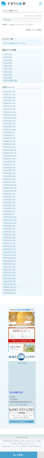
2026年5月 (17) (10, 100)
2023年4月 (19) (10, 208)
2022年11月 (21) (10, 220)
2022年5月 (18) (10, 237)
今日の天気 (8, 54)
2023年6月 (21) (10, 202)
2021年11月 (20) (10, 255)
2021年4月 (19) (10, 275)
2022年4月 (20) (10, 240)
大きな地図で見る (16, 392)
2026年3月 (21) (10, 106)
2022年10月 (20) (10, 223)
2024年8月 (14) (10, 161)
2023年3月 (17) (10, 211)
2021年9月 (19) (10, 261)
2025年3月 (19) (10, 141)
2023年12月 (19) (10, 185)
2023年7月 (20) (10, 199)
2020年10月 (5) (10, 293)
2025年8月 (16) (10, 126)
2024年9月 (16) (10, 159)
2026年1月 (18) (10, 112)
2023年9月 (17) (10, 194)
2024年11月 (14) (10, 153)
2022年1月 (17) (10, 249)
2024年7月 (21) (10, 164)
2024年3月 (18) (10, 176)
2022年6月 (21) (10, 234)
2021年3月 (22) (10, 278)
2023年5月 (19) (10, 205)
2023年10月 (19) (10, 191)
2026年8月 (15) (10, 91)
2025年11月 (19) (10, 118)
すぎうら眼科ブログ (11, 43)
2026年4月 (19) (10, 103)
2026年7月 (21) (10, 94)
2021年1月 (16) (10, 284)
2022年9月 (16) (10, 226)
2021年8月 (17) (10, 264)
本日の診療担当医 (10, 80)
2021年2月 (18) (10, 281)
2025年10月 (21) (10, 121)
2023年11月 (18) (10, 188)
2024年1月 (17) (10, 182)
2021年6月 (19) (10, 269)
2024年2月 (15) (10, 179)
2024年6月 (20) (10, 167)
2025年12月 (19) (10, 115)
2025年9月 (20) (10, 123)
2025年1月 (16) (10, 147)
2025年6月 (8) (9, 132)
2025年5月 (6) (9, 135)
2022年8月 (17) (10, 229)
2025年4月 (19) (10, 138)
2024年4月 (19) (10, 173)
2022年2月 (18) (10, 246)
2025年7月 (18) (10, 129)
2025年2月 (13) (10, 144)
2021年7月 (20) (10, 267)
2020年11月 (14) (10, 290)
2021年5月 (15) (10, 272)
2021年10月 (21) (10, 258)
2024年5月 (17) (10, 170)
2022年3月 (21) (10, 243)
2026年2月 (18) (10, 109)
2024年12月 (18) (10, 150)
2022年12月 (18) (10, 217)
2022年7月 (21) (10, 232)
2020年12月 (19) (10, 287)
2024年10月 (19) (10, 156)
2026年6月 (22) (10, 97)
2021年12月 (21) (10, 252)
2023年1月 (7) (9, 214)
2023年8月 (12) (10, 196)
